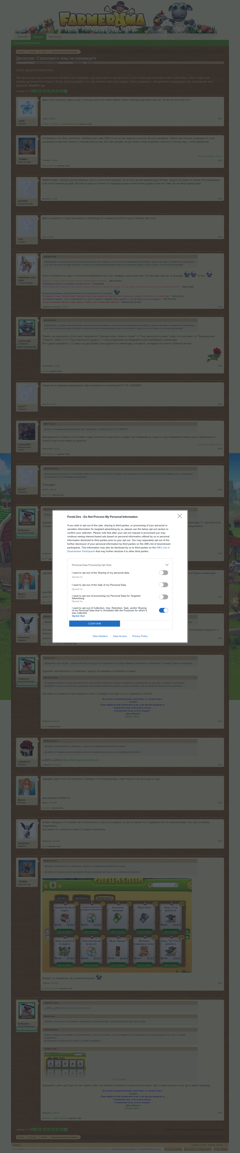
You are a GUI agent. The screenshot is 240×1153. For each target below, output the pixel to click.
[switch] (163, 572)
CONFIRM (94, 623)
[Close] (180, 517)
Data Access (120, 636)
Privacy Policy (140, 636)
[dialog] (120, 576)
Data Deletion (100, 636)
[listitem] (120, 565)
